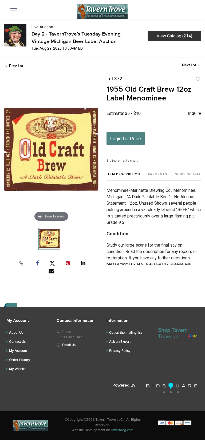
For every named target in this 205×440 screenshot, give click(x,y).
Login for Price (125, 138)
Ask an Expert (120, 342)
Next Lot (189, 65)
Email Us (69, 345)
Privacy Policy (120, 351)
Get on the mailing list (125, 332)
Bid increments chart (122, 160)
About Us (16, 332)
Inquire (194, 113)
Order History (19, 360)
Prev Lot (15, 66)
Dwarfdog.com (122, 430)
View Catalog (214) (174, 35)
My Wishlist (17, 369)
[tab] (123, 176)
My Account (18, 351)
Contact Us (17, 342)
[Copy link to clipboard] (21, 263)
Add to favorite (198, 79)
